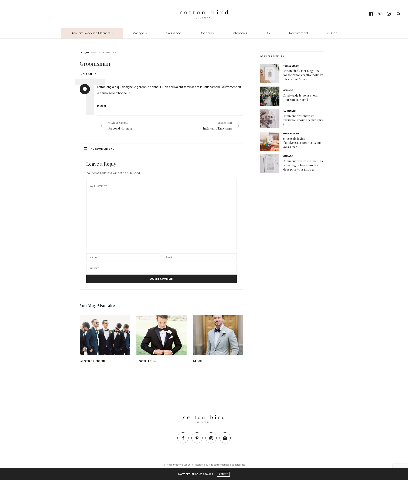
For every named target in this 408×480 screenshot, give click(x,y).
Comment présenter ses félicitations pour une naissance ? (303, 120)
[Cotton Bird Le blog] (204, 13)
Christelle (89, 74)
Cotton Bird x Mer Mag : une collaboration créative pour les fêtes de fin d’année (303, 75)
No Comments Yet (103, 148)
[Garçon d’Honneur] (105, 335)
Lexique (84, 52)
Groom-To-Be (146, 361)
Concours (207, 33)
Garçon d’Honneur (92, 361)
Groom (198, 361)
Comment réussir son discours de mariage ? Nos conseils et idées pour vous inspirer (303, 165)
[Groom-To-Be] (161, 335)
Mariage (138, 33)
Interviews (240, 33)
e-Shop (332, 33)
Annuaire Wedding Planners (90, 33)
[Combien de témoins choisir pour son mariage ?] (271, 96)
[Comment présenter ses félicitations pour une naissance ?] (271, 118)
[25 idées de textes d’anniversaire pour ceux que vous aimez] (271, 141)
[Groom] (218, 335)
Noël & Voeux (291, 66)
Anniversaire (291, 133)
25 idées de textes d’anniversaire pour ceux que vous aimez (302, 143)
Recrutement (298, 33)
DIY (268, 33)
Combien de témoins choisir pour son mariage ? (301, 97)
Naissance (173, 33)
